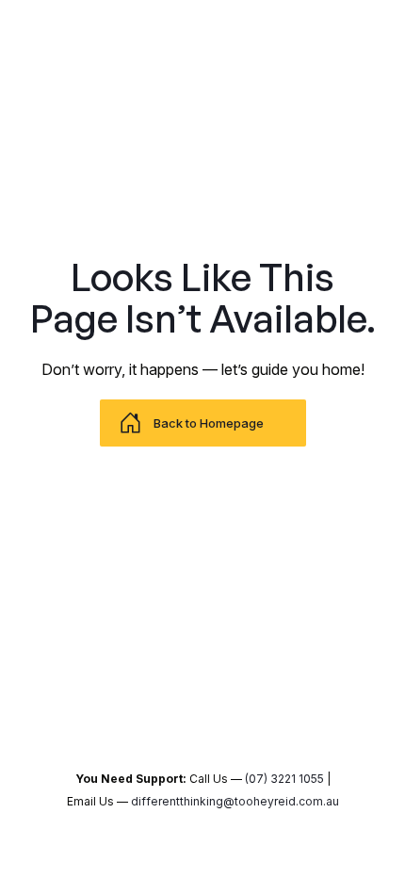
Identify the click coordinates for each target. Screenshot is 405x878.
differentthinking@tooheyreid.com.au (235, 801)
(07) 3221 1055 (284, 779)
